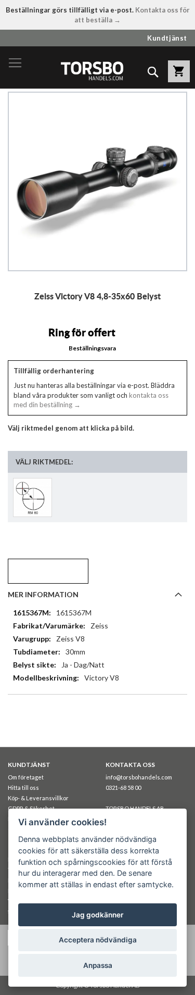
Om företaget (26, 777)
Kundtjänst (167, 38)
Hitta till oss (23, 787)
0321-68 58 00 (123, 787)
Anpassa (97, 965)
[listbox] (97, 497)
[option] (32, 497)
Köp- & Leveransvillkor (38, 798)
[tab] (97, 594)
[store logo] (92, 70)
